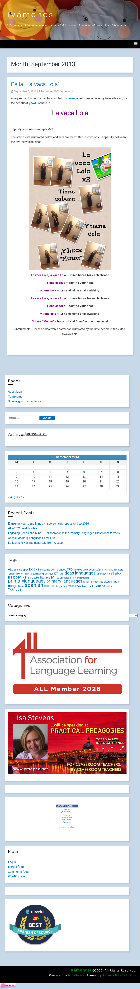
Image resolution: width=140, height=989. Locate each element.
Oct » (20, 497)
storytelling (61, 586)
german (37, 573)
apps (25, 569)
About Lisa (15, 391)
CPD (70, 569)
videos (100, 586)
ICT (56, 573)
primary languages (64, 581)
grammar (47, 573)
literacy (45, 577)
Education (66, 820)
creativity (77, 570)
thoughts (85, 586)
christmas (45, 570)
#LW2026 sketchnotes (22, 528)
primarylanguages (27, 581)
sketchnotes (111, 581)
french (20, 573)
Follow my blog (66, 827)
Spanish (67, 822)
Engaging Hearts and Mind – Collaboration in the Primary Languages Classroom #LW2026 (65, 533)
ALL (10, 569)
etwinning (107, 569)
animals (18, 569)
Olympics (64, 578)
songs (13, 586)
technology (74, 586)
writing (109, 586)
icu (61, 573)
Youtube (15, 589)
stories (49, 586)
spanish (34, 585)
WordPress (76, 975)
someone (72, 98)
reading (87, 581)
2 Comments (65, 91)
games (28, 574)
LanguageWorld (104, 574)
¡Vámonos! (32, 14)
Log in (12, 862)
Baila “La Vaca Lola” (35, 84)
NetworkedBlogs (65, 806)
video (92, 586)
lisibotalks (17, 577)
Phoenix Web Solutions (119, 975)
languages (85, 573)
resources (98, 582)
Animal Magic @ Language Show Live (32, 538)
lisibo (48, 91)
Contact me (15, 396)
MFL (55, 577)
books (34, 569)
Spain (21, 586)
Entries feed (16, 867)
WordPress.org (17, 876)
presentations (83, 578)
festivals (118, 569)
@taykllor (35, 103)
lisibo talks (33, 577)
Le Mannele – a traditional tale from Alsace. (35, 542)
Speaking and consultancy (24, 401)
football (11, 574)
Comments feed (18, 871)
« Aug (11, 497)
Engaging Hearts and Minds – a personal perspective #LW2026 (48, 523)
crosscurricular (92, 569)
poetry (73, 578)
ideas (68, 573)
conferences (58, 569)
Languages (66, 817)
